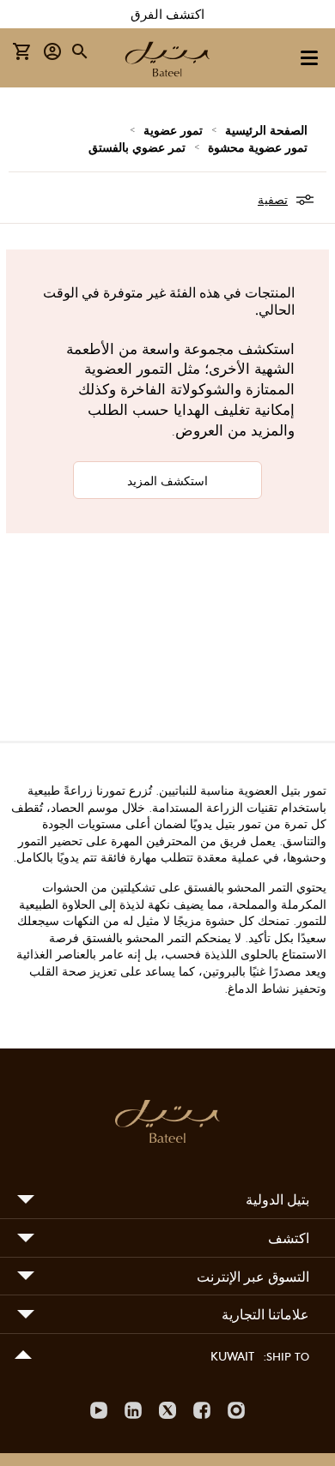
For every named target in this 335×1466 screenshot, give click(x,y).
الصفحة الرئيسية (266, 129)
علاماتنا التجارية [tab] (265, 1314)
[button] (53, 52)
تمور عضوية (173, 129)
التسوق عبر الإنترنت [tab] (253, 1276)
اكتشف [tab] (288, 1238)
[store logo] (167, 61)
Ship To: (286, 1356)
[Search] (80, 51)
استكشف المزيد (167, 480)
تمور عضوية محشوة (258, 146)
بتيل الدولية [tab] (277, 1199)
